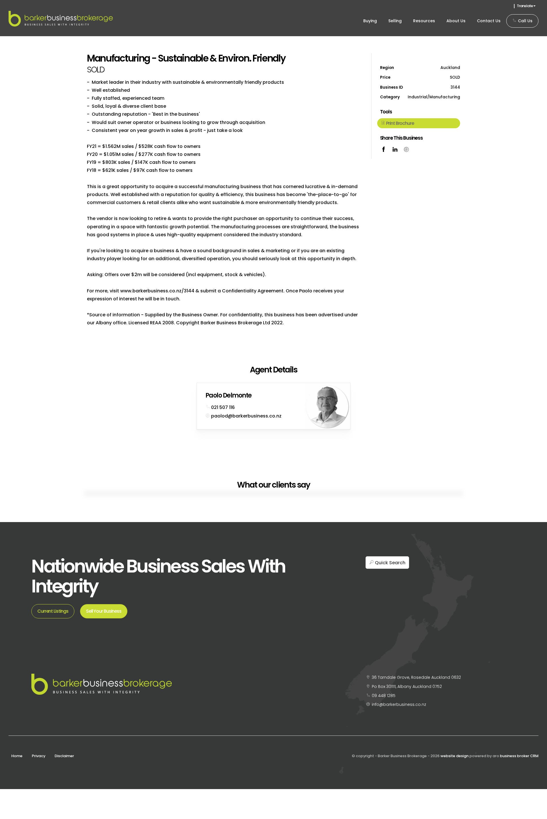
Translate (525, 6)
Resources (424, 21)
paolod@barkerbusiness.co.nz (246, 416)
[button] (418, 123)
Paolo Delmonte (228, 395)
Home (17, 755)
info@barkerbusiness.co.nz (399, 704)
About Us (456, 21)
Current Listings (52, 611)
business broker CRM (519, 755)
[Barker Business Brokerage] (61, 18)
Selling (395, 21)
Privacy (38, 755)
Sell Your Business (103, 611)
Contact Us (489, 21)
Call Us (524, 21)
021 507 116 (223, 407)
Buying (370, 21)
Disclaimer (64, 755)
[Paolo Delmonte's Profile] (327, 406)
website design (454, 755)
